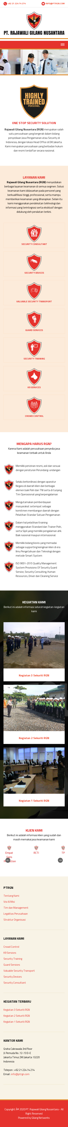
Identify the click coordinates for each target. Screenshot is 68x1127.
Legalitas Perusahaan (15, 914)
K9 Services (9, 953)
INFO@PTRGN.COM (55, 3)
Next (57, 854)
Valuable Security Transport (19, 971)
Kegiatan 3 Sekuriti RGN (16, 1010)
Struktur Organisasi (14, 920)
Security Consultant (14, 983)
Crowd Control (11, 947)
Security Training (12, 959)
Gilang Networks (41, 1118)
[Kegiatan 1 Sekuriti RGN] (34, 793)
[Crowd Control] (34, 413)
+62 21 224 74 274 (16, 3)
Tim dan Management (15, 908)
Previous (10, 854)
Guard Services (11, 965)
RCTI (36, 853)
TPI (63, 853)
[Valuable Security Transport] (34, 299)
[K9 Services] (34, 385)
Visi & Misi (9, 902)
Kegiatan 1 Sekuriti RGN (16, 1022)
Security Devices (12, 977)
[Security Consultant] (34, 241)
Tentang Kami (11, 896)
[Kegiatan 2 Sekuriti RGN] (34, 730)
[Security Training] (34, 356)
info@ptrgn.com (20, 1074)
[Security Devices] (34, 270)
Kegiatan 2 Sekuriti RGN (16, 1016)
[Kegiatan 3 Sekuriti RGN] (34, 667)
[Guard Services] (34, 327)
